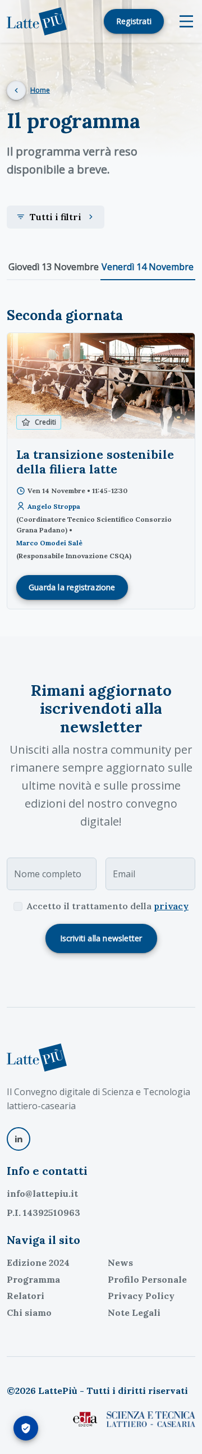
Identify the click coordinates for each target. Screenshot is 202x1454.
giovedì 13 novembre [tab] (53, 267)
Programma (33, 1279)
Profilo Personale (147, 1279)
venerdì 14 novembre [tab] (148, 267)
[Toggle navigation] (186, 21)
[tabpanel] (101, 458)
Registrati (134, 21)
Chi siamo (29, 1312)
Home (40, 90)
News (120, 1262)
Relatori (25, 1295)
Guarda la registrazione (72, 587)
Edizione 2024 (38, 1262)
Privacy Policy (141, 1295)
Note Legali (134, 1312)
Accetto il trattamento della (108, 905)
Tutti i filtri (55, 216)
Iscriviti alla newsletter (101, 938)
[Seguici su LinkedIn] (18, 1139)
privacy (171, 905)
